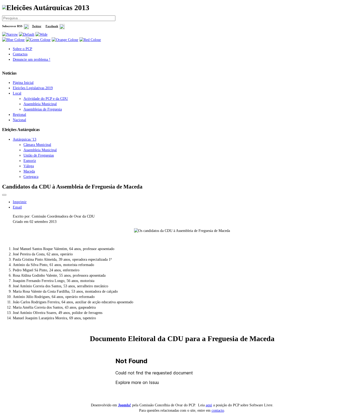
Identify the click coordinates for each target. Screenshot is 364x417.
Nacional (19, 120)
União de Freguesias (38, 155)
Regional (19, 115)
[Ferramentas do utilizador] (4, 195)
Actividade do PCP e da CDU (45, 99)
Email (17, 207)
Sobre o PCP (22, 49)
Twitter (36, 26)
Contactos (20, 54)
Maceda (29, 171)
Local (17, 93)
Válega (28, 166)
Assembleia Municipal (40, 104)
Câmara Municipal (37, 145)
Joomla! (124, 405)
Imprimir (20, 202)
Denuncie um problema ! (31, 60)
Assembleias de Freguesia (42, 109)
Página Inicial (23, 83)
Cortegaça (30, 177)
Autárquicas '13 (24, 139)
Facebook (52, 26)
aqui (209, 405)
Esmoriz (29, 161)
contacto (218, 410)
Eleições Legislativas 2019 (33, 88)
